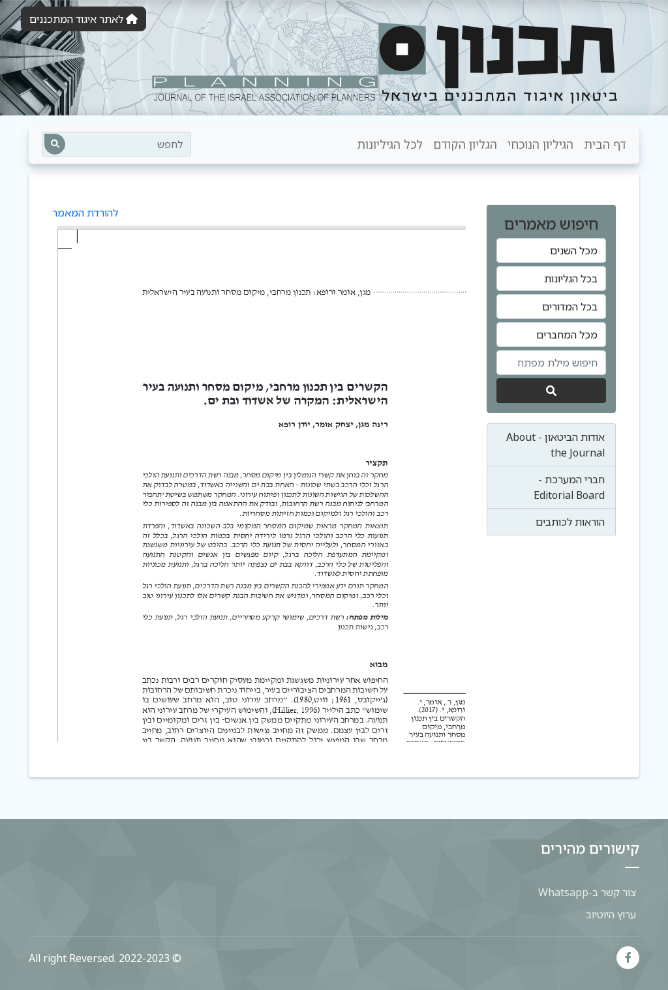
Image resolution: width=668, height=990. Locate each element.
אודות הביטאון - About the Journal (555, 445)
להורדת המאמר (85, 212)
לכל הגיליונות (390, 144)
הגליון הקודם (465, 144)
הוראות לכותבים (570, 522)
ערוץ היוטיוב (611, 914)
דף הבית (605, 144)
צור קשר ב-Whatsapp (587, 892)
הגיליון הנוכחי (540, 144)
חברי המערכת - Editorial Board (569, 487)
